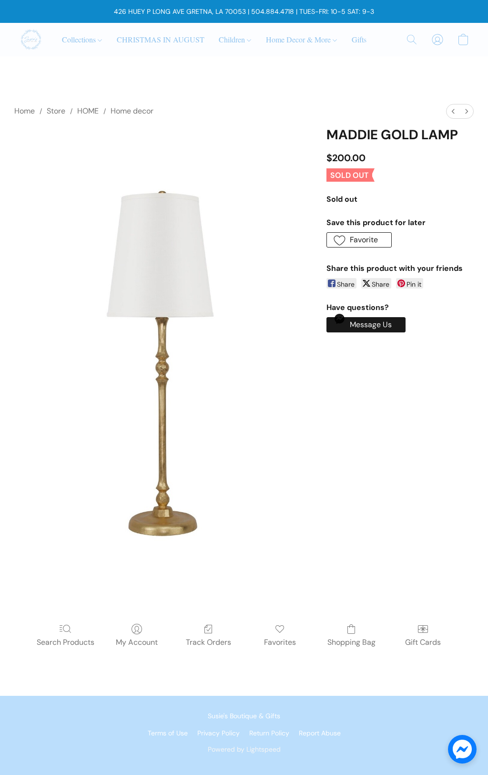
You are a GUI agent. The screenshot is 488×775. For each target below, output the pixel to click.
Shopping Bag (351, 642)
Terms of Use (168, 733)
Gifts (359, 39)
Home (24, 111)
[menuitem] (453, 111)
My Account (137, 642)
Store (56, 111)
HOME (88, 111)
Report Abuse (320, 733)
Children (233, 39)
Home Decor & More (299, 39)
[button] (31, 40)
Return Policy (269, 733)
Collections (80, 39)
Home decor (132, 111)
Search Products (65, 642)
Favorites (280, 642)
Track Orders (208, 642)
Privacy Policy (218, 733)
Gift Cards (423, 642)
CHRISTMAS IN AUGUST (160, 39)
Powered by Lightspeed (244, 749)
